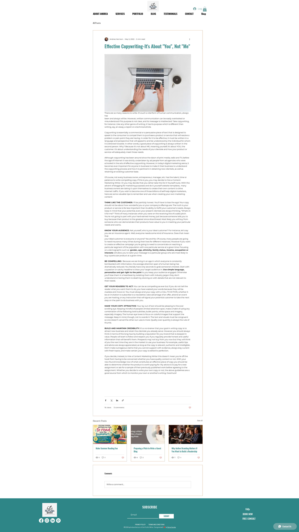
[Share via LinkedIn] (117, 400)
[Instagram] (47, 520)
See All (200, 421)
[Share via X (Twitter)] (111, 400)
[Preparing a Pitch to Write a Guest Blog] (148, 434)
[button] (205, 9)
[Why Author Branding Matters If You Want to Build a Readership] (186, 434)
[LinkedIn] (52, 520)
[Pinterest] (58, 520)
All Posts (97, 23)
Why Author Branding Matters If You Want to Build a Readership (184, 450)
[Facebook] (41, 520)
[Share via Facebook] (106, 400)
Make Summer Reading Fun (107, 448)
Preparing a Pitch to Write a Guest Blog (147, 450)
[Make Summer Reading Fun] (110, 434)
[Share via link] (123, 400)
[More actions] (189, 39)
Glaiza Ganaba (171, 527)
